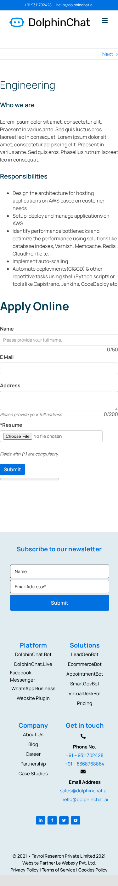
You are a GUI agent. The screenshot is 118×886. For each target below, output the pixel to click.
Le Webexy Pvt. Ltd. (76, 863)
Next (107, 53)
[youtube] (75, 820)
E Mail (7, 357)
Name (7, 328)
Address (10, 385)
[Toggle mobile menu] (105, 20)
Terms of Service (58, 870)
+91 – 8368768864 (84, 763)
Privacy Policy (24, 870)
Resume (11, 424)
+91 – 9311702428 (85, 755)
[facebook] (52, 820)
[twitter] (64, 820)
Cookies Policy (93, 870)
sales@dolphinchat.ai (84, 790)
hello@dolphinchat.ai (74, 5)
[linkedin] (40, 820)
